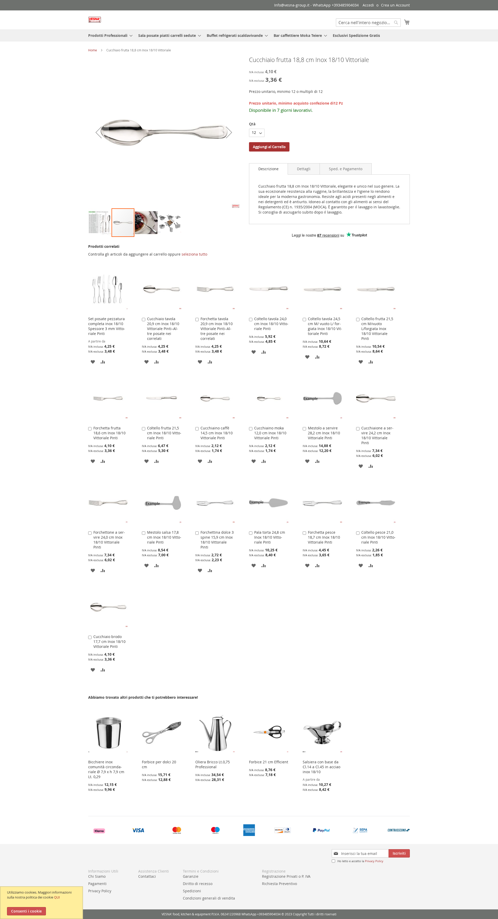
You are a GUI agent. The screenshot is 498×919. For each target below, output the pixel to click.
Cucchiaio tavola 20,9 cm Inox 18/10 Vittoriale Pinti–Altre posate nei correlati (163, 328)
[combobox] (368, 22)
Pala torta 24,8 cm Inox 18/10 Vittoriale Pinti (269, 537)
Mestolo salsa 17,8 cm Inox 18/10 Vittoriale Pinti (164, 537)
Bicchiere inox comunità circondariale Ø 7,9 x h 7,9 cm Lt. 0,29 (106, 769)
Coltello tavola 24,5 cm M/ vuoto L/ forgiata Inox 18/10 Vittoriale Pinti (325, 326)
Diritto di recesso (197, 883)
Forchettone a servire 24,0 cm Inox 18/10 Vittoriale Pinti (109, 540)
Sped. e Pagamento (345, 168)
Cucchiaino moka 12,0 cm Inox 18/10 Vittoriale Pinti (270, 433)
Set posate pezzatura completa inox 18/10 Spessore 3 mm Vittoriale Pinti (106, 326)
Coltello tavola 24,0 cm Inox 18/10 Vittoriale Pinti (271, 323)
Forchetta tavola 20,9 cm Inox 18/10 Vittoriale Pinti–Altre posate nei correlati (216, 328)
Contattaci (147, 876)
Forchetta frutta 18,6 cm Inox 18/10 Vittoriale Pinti (109, 433)
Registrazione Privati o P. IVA (286, 876)
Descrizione (268, 168)
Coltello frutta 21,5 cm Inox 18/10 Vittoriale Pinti (164, 433)
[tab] (268, 169)
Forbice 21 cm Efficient (268, 761)
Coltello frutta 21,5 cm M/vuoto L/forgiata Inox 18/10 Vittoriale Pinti (377, 328)
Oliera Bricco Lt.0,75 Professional (212, 764)
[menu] (249, 35)
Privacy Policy (374, 861)
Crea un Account (395, 5)
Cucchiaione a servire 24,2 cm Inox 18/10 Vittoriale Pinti (377, 435)
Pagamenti (97, 883)
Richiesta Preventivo (279, 883)
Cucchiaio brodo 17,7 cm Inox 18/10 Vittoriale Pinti (109, 641)
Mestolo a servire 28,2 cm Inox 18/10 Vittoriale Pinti (324, 433)
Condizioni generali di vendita (209, 898)
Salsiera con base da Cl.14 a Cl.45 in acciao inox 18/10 (321, 766)
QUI (57, 897)
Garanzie (190, 876)
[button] (98, 132)
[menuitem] (109, 35)
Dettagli (303, 168)
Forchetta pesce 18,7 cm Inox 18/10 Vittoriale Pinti (324, 537)
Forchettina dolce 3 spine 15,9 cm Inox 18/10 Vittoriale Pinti (217, 540)
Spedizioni (192, 890)
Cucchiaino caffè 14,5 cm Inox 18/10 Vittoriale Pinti (216, 433)
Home (92, 50)
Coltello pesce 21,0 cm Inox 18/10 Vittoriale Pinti (378, 537)
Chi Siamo (97, 876)
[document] (42, 902)
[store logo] (94, 19)
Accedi (368, 5)
